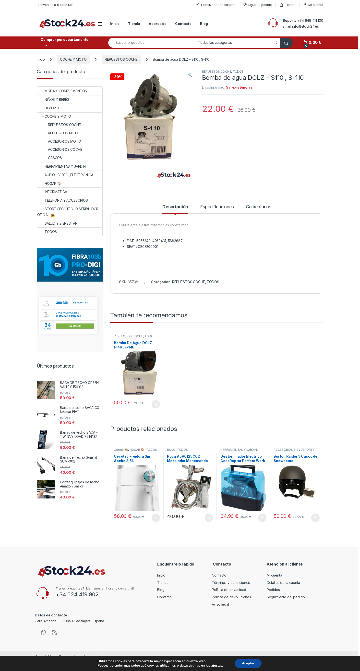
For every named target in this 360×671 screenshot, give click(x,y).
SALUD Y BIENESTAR (61, 223)
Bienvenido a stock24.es (55, 5)
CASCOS (55, 158)
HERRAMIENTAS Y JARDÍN (238, 449)
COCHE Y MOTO (73, 59)
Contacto (183, 24)
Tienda (290, 5)
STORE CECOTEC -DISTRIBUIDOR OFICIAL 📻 (67, 212)
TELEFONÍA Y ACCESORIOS (66, 200)
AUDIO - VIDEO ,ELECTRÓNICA (69, 175)
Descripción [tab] (175, 207)
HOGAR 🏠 (137, 449)
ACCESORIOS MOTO (64, 141)
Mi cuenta (315, 5)
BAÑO (171, 449)
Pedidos (273, 590)
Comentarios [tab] (258, 207)
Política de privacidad (229, 590)
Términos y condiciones (231, 582)
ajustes (216, 665)
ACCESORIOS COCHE (65, 149)
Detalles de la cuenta (283, 582)
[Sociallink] (43, 632)
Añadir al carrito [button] (155, 404)
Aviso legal (220, 604)
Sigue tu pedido (260, 5)
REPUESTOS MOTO (64, 133)
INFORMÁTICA (56, 192)
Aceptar (248, 663)
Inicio (115, 24)
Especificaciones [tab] (217, 207)
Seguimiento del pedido (286, 597)
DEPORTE (307, 449)
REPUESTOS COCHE (121, 59)
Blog (204, 24)
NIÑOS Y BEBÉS (57, 99)
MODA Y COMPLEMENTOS (66, 91)
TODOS (238, 71)
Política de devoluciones (231, 597)
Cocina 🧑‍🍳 (121, 449)
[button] (190, 75)
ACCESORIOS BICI (286, 449)
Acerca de (158, 24)
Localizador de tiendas (218, 5)
